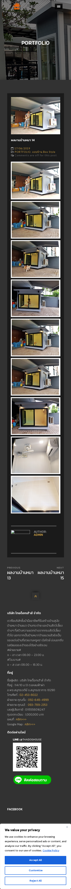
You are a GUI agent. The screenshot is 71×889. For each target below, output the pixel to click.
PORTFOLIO (23, 151)
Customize (35, 870)
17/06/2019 (22, 148)
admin (38, 534)
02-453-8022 (29, 694)
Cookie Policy (51, 851)
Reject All (36, 881)
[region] (35, 856)
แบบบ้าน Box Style (43, 151)
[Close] (67, 827)
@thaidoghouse (31, 740)
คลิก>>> (21, 719)
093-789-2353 (37, 704)
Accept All (35, 860)
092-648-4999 (38, 699)
